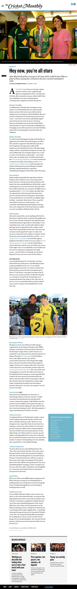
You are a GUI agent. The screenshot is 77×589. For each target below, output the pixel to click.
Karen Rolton (14, 175)
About (10, 587)
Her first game (26, 356)
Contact (16, 587)
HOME (4, 587)
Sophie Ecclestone (15, 492)
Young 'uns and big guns (57, 558)
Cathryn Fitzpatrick (16, 446)
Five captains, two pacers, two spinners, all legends (38, 560)
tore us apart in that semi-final (19, 370)
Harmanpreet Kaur (16, 342)
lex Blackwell (20, 89)
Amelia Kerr (13, 476)
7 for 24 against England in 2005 (23, 159)
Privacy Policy (25, 587)
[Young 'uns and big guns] (57, 552)
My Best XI (12, 66)
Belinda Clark (14, 105)
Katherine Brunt (15, 415)
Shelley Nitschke (15, 137)
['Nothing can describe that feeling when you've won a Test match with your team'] (19, 552)
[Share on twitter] (72, 4)
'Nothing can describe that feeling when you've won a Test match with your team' (18, 563)
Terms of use (34, 587)
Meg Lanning (13, 214)
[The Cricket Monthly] (24, 5)
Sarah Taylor (13, 392)
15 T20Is (23, 191)
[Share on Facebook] (74, 4)
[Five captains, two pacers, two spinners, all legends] (38, 552)
